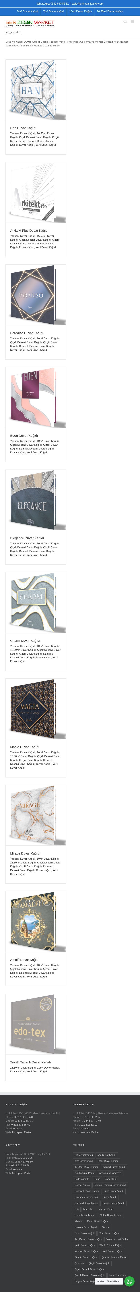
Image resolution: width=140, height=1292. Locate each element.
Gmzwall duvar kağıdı (86, 1203)
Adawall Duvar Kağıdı (114, 1167)
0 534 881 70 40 (91, 1120)
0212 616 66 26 (23, 1157)
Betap (97, 1179)
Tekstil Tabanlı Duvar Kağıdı (30, 1062)
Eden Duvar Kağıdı (24, 435)
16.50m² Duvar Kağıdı (23, 649)
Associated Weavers (110, 1173)
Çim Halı (79, 1263)
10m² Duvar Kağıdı (48, 338)
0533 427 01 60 (24, 1161)
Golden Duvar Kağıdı (113, 1203)
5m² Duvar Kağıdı (107, 1155)
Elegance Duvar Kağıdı (27, 538)
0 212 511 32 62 (91, 1117)
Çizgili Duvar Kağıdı (30, 653)
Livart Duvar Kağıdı (85, 1215)
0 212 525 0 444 (23, 1117)
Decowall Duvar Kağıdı (87, 1191)
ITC (77, 1209)
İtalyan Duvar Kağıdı (85, 1281)
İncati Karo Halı (117, 1275)
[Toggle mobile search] (125, 21)
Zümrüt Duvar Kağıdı (86, 1257)
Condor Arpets (82, 1185)
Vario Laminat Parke (117, 1239)
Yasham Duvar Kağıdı (22, 133)
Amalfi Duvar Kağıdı (24, 960)
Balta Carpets (82, 1179)
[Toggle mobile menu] (133, 21)
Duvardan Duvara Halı (86, 1197)
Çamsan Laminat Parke (114, 1257)
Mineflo (78, 1221)
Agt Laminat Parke (84, 1173)
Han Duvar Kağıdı (23, 128)
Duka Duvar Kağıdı (114, 1191)
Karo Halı (88, 1209)
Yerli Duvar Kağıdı (46, 144)
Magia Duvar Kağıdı (24, 747)
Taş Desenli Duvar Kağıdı (88, 1239)
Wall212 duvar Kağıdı (111, 1245)
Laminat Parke (105, 1209)
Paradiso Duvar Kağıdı (26, 333)
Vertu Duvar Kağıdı (85, 1245)
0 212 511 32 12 (88, 1124)
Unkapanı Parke (21, 1132)
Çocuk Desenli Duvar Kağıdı (90, 1275)
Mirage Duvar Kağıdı (25, 853)
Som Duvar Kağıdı (109, 1233)
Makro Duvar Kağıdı (110, 1215)
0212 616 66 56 (20, 1165)
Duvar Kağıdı (26, 144)
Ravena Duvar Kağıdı (86, 1227)
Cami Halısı (111, 1179)
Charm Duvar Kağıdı (25, 641)
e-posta (17, 1128)
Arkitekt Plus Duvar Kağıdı (29, 230)
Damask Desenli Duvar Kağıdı (36, 346)
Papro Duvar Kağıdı (97, 1221)
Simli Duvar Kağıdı (85, 1233)
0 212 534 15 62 (20, 1124)
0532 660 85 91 (24, 1120)
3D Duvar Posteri (84, 1155)
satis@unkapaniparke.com (88, 3)
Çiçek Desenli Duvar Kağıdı (35, 137)
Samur (105, 1227)
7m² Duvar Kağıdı (84, 1161)
